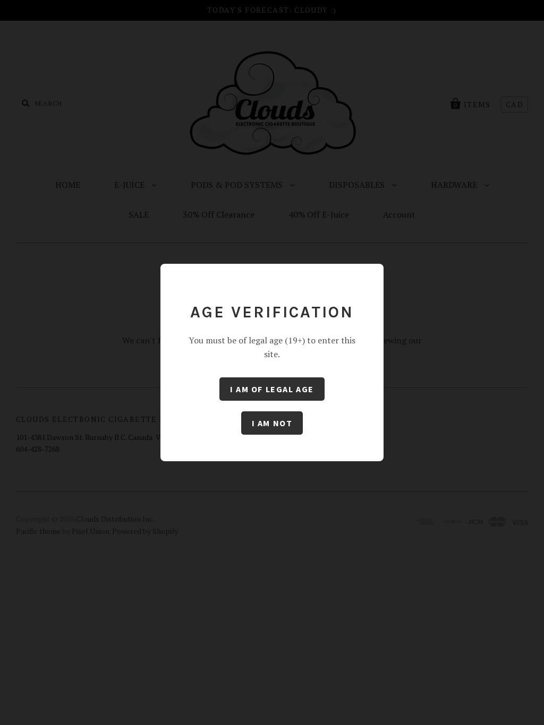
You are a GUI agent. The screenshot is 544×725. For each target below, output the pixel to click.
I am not (272, 423)
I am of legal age (272, 389)
